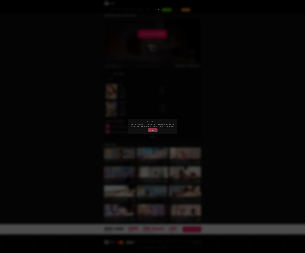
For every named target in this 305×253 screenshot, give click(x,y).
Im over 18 (152, 130)
